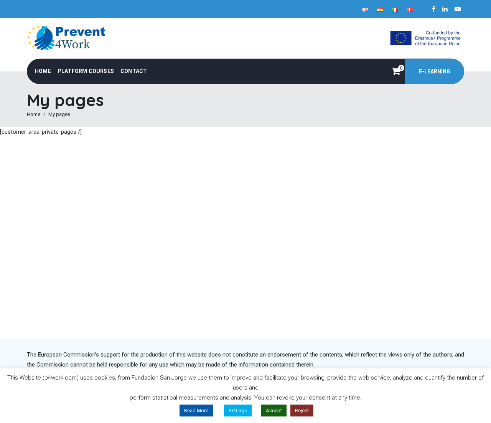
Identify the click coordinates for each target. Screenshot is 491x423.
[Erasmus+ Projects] (425, 37)
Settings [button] (238, 410)
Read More (196, 410)
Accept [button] (274, 410)
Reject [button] (302, 410)
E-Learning (434, 71)
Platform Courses (86, 71)
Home (43, 71)
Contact (133, 71)
